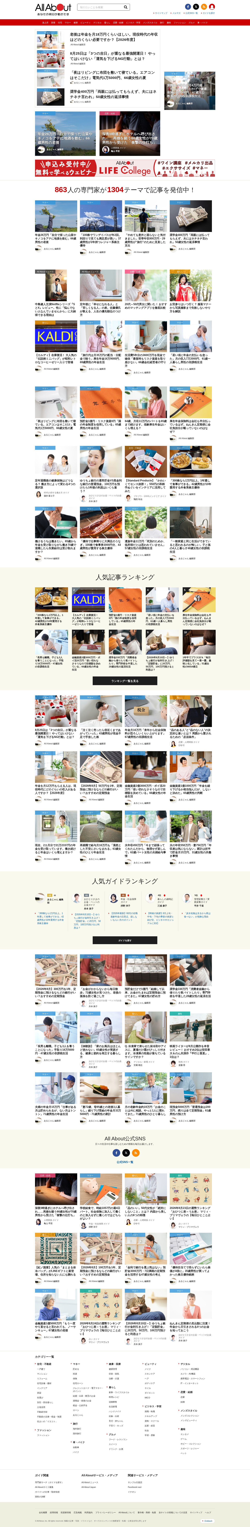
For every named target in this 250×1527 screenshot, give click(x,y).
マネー (68, 22)
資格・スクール (152, 1421)
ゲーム (184, 1439)
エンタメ (185, 1434)
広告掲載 (78, 1512)
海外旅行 (77, 1429)
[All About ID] (212, 7)
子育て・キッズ (116, 1426)
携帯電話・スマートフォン (193, 1378)
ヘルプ (208, 1512)
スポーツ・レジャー (190, 1448)
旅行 (162, 22)
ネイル (148, 1388)
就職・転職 (150, 1411)
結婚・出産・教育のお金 (84, 1396)
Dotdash (208, 1521)
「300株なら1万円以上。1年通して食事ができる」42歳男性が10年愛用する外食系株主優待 (50, 918)
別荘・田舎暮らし (45, 1402)
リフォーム (42, 1378)
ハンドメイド (115, 1411)
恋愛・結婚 (118, 22)
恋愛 (183, 1397)
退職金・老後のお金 (82, 1401)
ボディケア (150, 1383)
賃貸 (39, 1393)
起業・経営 (150, 1426)
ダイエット (150, 1393)
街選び (40, 1397)
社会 (147, 1430)
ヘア (147, 1378)
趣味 (169, 22)
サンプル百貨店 (135, 1482)
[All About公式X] (196, 7)
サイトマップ (161, 13)
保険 (75, 1378)
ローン (76, 1410)
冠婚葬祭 (113, 1402)
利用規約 (89, 1512)
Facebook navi (134, 1487)
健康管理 (113, 1369)
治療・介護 (114, 1378)
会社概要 (43, 1512)
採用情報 (54, 1512)
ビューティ (85, 22)
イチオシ (132, 1492)
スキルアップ (151, 1416)
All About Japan (88, 1487)
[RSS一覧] (204, 7)
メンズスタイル (150, 22)
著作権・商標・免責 (147, 1512)
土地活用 (41, 1407)
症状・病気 (114, 1374)
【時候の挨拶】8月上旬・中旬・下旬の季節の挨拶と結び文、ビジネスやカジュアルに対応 (160, 918)
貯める (76, 1369)
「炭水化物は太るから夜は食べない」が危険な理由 (197, 915)
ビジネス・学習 (133, 22)
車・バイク (202, 22)
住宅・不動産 (44, 1364)
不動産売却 (42, 1412)
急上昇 (45, 22)
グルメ (192, 22)
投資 (75, 1374)
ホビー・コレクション (191, 1444)
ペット (184, 1453)
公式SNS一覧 (191, 13)
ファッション (180, 22)
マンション (42, 1374)
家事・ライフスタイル (119, 1392)
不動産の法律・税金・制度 (49, 1417)
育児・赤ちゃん (116, 1421)
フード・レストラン (118, 1439)
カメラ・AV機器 (188, 1374)
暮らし (107, 22)
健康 (76, 22)
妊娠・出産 (114, 1416)
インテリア (42, 1388)
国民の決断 (40, 1497)
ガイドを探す (209, 13)
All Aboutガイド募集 (44, 1487)
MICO (147, 1397)
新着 (53, 22)
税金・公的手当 (80, 1405)
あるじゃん (78, 1415)
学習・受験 (150, 1435)
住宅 (60, 22)
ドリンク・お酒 (116, 1449)
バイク (76, 1452)
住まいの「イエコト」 (47, 1421)
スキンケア (150, 1374)
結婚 (183, 1402)
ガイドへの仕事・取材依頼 (47, 1492)
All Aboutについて (127, 1512)
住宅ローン (78, 1383)
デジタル (97, 22)
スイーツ (113, 1444)
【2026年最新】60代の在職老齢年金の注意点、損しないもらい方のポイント (124, 916)
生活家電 (113, 1406)
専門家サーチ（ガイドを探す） (49, 1482)
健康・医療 (115, 1364)
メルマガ (176, 13)
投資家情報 (66, 1512)
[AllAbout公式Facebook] (188, 7)
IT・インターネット (190, 1383)
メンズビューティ (189, 1420)
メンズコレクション (190, 1416)
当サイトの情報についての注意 (173, 1512)
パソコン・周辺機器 (190, 1369)
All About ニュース (89, 1482)
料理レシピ (114, 1397)
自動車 (76, 1447)
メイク (148, 1369)
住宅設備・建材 (44, 1383)
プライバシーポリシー (105, 1512)
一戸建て (41, 1369)
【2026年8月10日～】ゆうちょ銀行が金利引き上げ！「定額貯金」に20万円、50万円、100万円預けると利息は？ (87, 921)
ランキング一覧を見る (125, 681)
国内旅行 (77, 1433)
